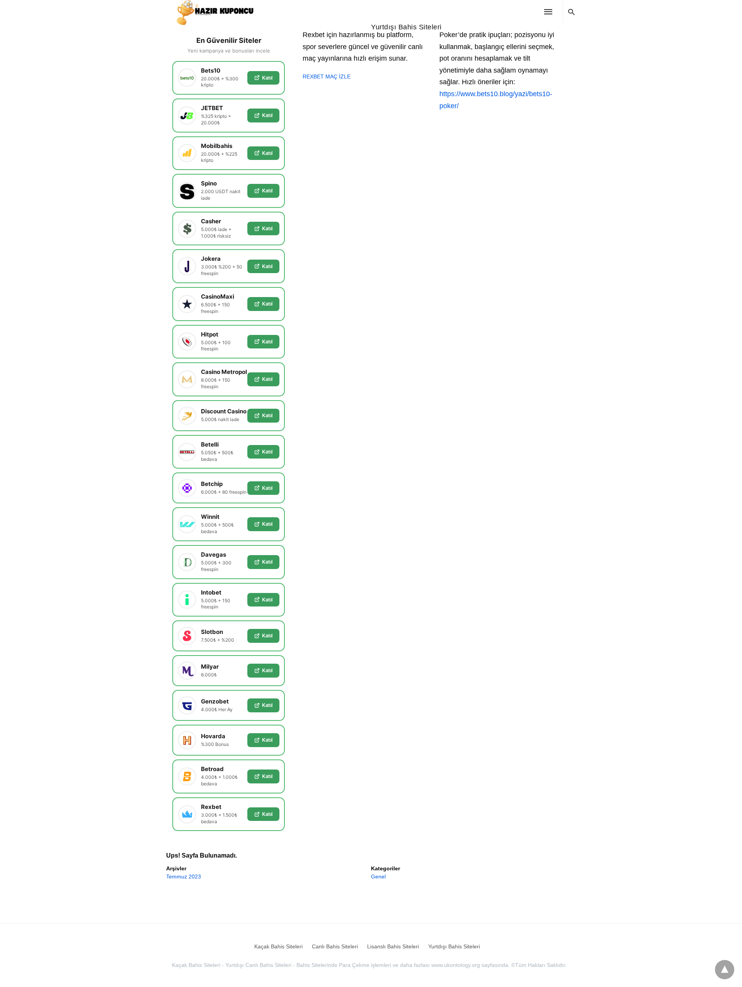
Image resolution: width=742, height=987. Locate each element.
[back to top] (724, 969)
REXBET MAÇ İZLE (327, 76)
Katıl (267, 78)
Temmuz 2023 (183, 876)
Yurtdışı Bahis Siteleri (406, 27)
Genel (378, 876)
